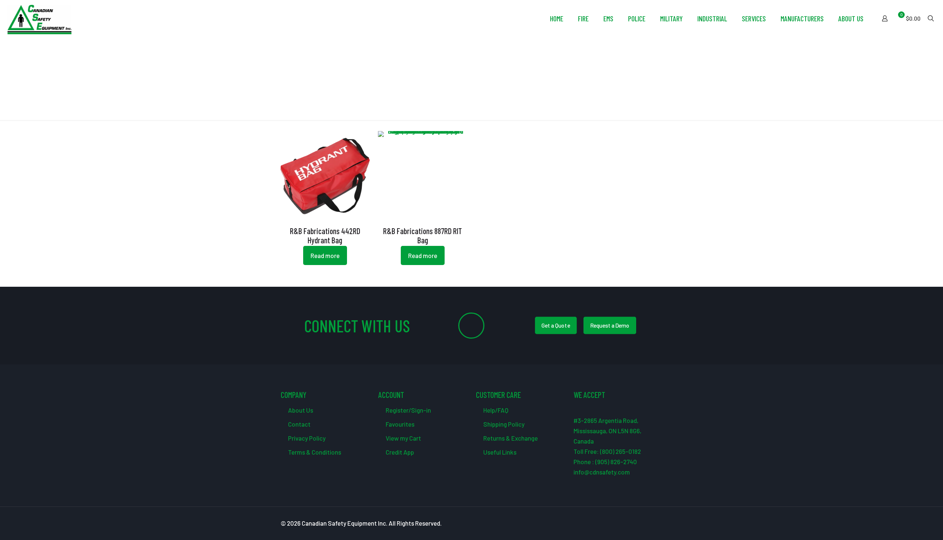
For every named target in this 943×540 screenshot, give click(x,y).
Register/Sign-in (408, 410)
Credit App (399, 452)
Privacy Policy (306, 438)
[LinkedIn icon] (644, 523)
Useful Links (499, 452)
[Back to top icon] (907, 525)
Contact (299, 424)
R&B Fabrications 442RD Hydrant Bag (325, 235)
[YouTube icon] (636, 523)
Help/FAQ (495, 410)
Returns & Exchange (510, 438)
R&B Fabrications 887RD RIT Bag (422, 235)
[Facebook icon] (621, 523)
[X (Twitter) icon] (629, 523)
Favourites (399, 424)
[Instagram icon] (652, 523)
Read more (325, 255)
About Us (300, 410)
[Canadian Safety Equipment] (39, 18)
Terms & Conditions (314, 452)
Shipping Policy (503, 424)
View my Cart (403, 438)
